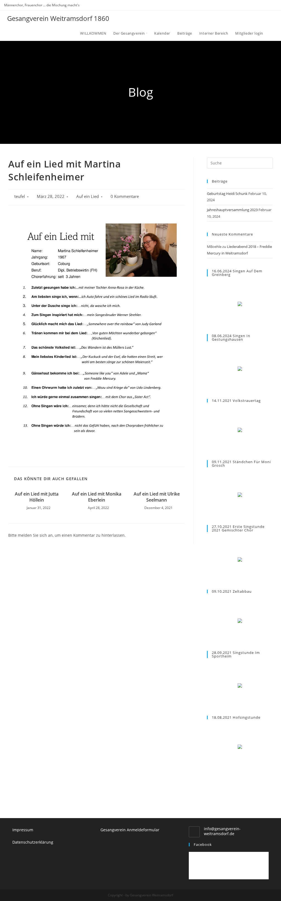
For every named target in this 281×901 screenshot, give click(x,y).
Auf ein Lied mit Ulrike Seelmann (157, 497)
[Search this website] (240, 162)
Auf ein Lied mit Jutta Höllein (36, 497)
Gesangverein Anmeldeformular (129, 829)
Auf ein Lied (87, 196)
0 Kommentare (125, 196)
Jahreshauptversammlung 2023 (232, 209)
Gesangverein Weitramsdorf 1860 (58, 18)
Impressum (22, 829)
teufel (19, 196)
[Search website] (272, 33)
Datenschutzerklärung (32, 842)
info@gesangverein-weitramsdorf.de (222, 831)
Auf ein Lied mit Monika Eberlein (96, 497)
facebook (203, 844)
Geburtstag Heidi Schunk (227, 193)
